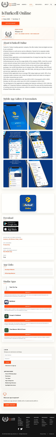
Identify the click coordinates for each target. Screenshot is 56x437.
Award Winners (28, 426)
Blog (43, 419)
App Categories (9, 380)
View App (27, 292)
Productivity (6, 244)
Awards (24, 4)
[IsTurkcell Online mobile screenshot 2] (41, 116)
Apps (30, 4)
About (46, 4)
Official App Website (10, 273)
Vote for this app (10, 23)
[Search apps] (51, 4)
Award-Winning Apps (10, 373)
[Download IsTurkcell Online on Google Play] (28, 223)
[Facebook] (18, 429)
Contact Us (51, 433)
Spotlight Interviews (10, 385)
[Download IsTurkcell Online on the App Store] (28, 229)
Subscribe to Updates (44, 425)
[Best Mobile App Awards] (9, 4)
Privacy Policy (51, 423)
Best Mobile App (7, 251)
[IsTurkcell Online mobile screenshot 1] (15, 116)
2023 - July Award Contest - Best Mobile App (27, 33)
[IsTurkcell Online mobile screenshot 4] (41, 144)
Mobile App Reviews (10, 383)
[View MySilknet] (6, 302)
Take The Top (13, 287)
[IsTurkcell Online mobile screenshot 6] (41, 173)
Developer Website (9, 269)
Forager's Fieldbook (15, 315)
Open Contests (28, 420)
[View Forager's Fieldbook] (6, 316)
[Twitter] (21, 429)
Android (5, 239)
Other (20, 239)
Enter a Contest (27, 423)
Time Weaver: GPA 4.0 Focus (17, 329)
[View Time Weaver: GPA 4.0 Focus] (6, 330)
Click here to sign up (10, 365)
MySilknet (12, 301)
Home (18, 4)
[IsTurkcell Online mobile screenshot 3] (15, 144)
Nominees (8, 376)
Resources (38, 4)
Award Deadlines (44, 422)
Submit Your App (10, 404)
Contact (51, 421)
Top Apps (7, 378)
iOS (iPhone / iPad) (13, 239)
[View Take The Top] (6, 288)
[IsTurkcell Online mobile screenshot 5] (15, 173)
